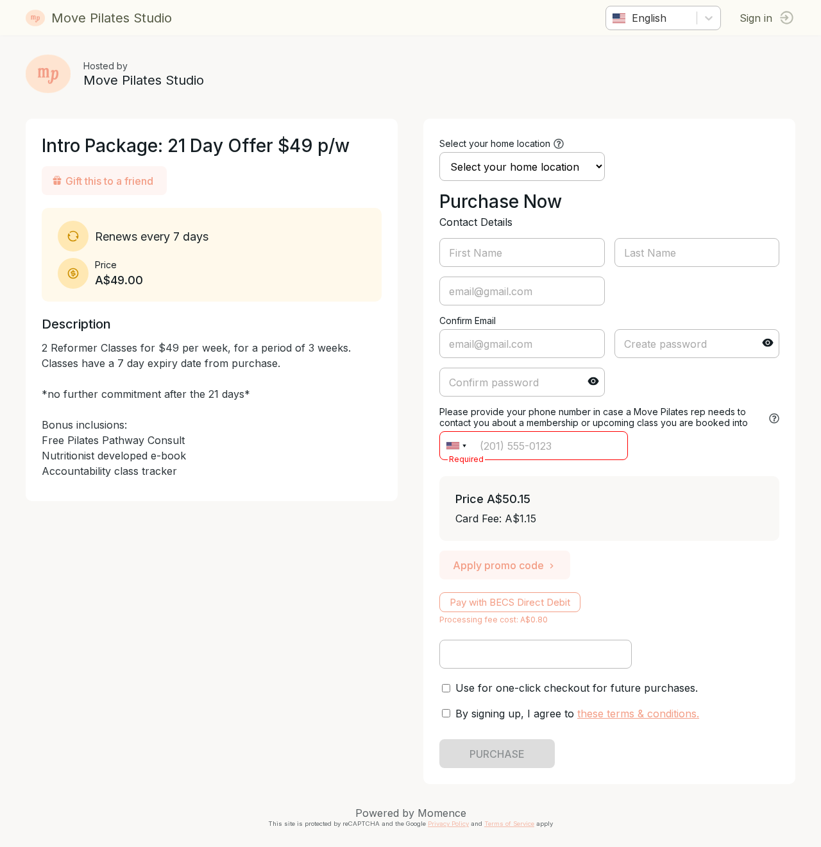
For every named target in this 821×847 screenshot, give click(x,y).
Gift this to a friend (109, 181)
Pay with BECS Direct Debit (510, 602)
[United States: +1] (456, 445)
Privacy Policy (448, 823)
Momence (442, 813)
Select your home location (494, 143)
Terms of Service (509, 823)
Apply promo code (498, 565)
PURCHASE (497, 754)
